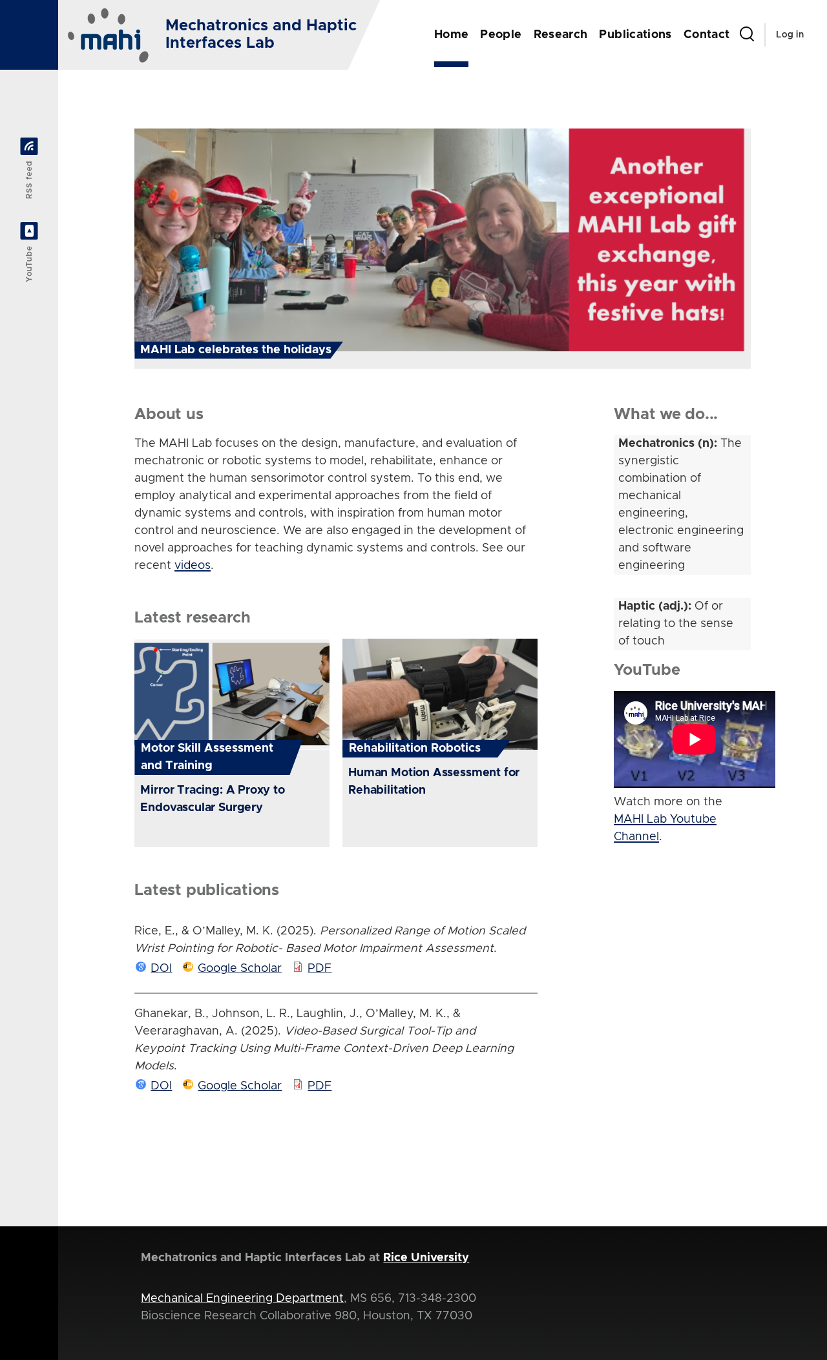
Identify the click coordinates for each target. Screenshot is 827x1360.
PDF (319, 968)
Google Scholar (240, 968)
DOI (161, 968)
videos (192, 566)
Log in (790, 34)
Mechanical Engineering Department (242, 1298)
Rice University (426, 1258)
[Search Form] (746, 35)
